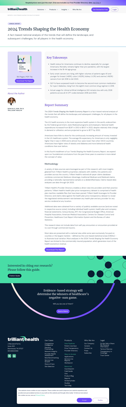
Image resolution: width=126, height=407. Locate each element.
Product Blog (69, 376)
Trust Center (104, 355)
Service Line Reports (68, 359)
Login (115, 9)
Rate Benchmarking (52, 358)
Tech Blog (67, 385)
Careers (87, 346)
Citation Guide (14, 276)
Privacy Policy (40, 395)
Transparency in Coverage (106, 352)
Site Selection (49, 366)
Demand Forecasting (49, 348)
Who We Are (77, 9)
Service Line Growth (49, 361)
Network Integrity (51, 351)
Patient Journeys (70, 346)
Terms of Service (106, 349)
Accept (84, 400)
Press (86, 350)
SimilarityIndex (69, 381)
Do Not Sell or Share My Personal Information (107, 345)
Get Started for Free (100, 9)
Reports (10, 15)
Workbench (68, 363)
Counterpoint (69, 369)
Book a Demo (63, 311)
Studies (67, 383)
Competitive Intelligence (49, 344)
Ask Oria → (97, 3)
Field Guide (68, 371)
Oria (66, 373)
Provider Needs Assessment (50, 354)
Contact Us (88, 348)
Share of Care (49, 364)
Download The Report (25, 81)
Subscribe (88, 353)
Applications (68, 356)
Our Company (89, 343)
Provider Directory (71, 350)
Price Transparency (71, 348)
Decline (100, 400)
